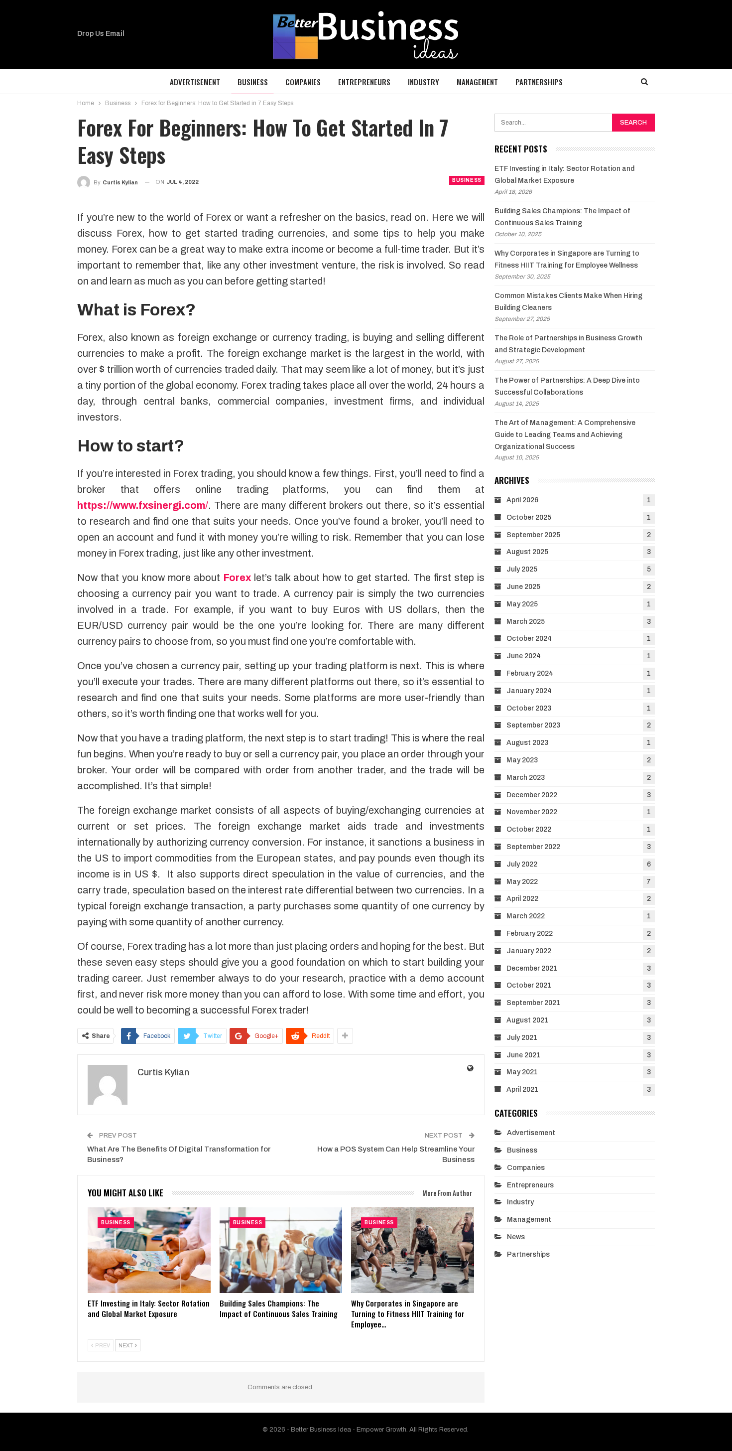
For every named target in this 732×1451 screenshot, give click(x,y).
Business (253, 81)
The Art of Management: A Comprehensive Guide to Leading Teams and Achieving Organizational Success (564, 434)
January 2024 (529, 691)
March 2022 (525, 916)
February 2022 (529, 933)
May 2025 (522, 604)
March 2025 (525, 621)
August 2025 (527, 552)
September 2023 (533, 725)
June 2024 (523, 656)
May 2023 (522, 760)
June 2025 (523, 586)
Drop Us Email (100, 33)
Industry (423, 81)
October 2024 (529, 638)
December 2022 (531, 795)
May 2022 (522, 881)
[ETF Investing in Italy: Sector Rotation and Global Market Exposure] (149, 1250)
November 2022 (531, 812)
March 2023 (525, 777)
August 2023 (527, 742)
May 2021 (522, 1072)
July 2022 (521, 864)
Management (477, 81)
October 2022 (528, 829)
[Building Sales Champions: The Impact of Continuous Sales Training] (281, 1250)
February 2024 (529, 673)
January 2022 (528, 951)
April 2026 (522, 500)
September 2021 (533, 1003)
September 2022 (533, 847)
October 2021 (528, 985)
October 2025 (528, 517)
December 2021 (531, 968)
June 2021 (523, 1055)
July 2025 (521, 569)
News (516, 1237)
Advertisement (195, 81)
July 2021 (521, 1037)
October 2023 (528, 708)
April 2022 (522, 898)
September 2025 (533, 535)
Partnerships (539, 81)
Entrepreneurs (364, 81)
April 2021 (522, 1089)
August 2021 (527, 1020)
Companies (303, 81)
